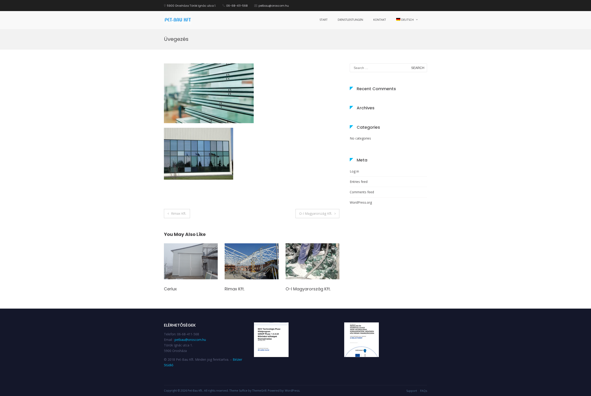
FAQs (423, 391)
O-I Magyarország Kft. (315, 213)
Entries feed (359, 181)
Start (324, 20)
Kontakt (379, 20)
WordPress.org (361, 202)
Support (411, 391)
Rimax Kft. (178, 213)
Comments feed (362, 192)
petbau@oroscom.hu (190, 339)
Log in (354, 171)
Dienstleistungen (350, 20)
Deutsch (407, 20)
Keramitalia (297, 289)
